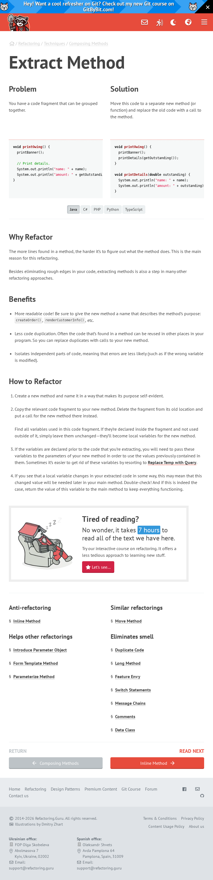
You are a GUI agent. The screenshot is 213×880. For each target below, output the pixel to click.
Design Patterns (65, 789)
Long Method (128, 663)
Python (113, 209)
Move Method (128, 621)
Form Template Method (35, 663)
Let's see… (101, 567)
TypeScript (134, 209)
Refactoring (29, 43)
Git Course (131, 789)
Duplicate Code (129, 650)
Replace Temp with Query (172, 462)
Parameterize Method (34, 676)
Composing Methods (88, 43)
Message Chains (130, 703)
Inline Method (26, 621)
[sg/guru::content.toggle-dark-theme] (173, 22)
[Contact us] (144, 22)
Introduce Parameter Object (40, 650)
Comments (125, 716)
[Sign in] (160, 22)
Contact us (19, 795)
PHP (97, 209)
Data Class (125, 730)
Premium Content (101, 789)
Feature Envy (127, 676)
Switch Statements (133, 690)
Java (73, 209)
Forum (151, 789)
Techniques (54, 43)
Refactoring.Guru (49, 818)
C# (85, 209)
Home (14, 789)
